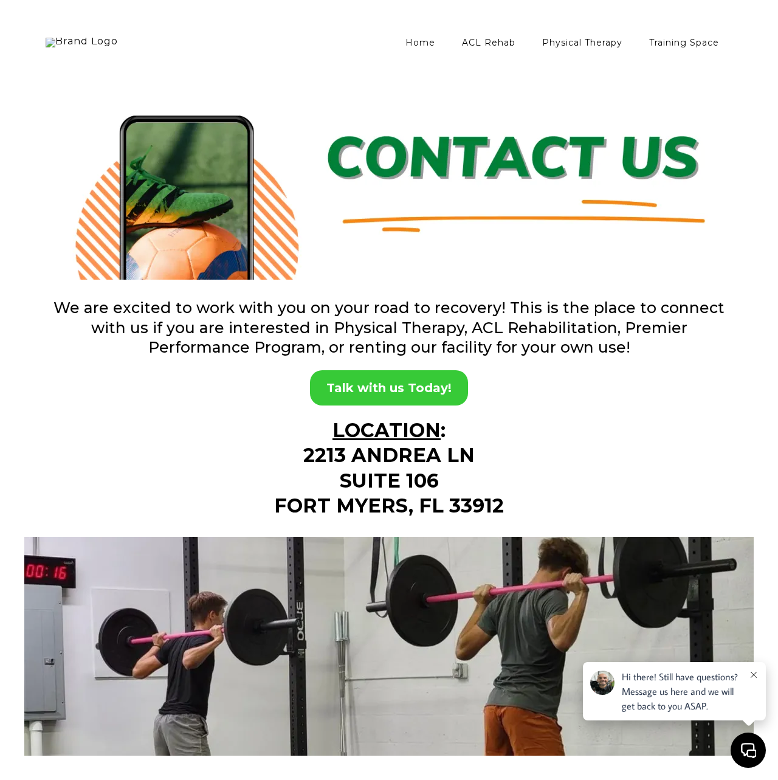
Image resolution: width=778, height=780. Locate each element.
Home (420, 42)
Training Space (684, 42)
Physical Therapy (582, 42)
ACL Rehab (488, 42)
